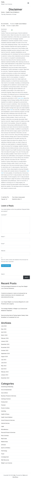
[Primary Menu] (28, 3)
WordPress (15, 477)
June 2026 (4, 326)
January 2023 (4, 374)
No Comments (5, 23)
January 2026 (4, 341)
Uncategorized (5, 457)
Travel (2, 453)
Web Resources (5, 460)
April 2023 (3, 368)
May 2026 (3, 329)
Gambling (3, 411)
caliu (4, 25)
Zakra (23, 475)
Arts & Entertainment (6, 389)
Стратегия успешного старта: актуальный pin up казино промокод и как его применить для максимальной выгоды (14, 295)
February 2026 (5, 338)
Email (3, 243)
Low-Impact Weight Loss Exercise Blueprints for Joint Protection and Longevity (14, 302)
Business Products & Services (8, 395)
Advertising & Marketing (7, 386)
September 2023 (5, 353)
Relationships (4, 441)
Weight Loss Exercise (6, 463)
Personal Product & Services (8, 432)
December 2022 (5, 378)
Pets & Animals (5, 435)
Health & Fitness (5, 414)
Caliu (2, 2)
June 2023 (4, 362)
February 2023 (5, 371)
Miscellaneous (4, 429)
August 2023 (4, 356)
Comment (4, 214)
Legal (2, 426)
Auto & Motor (4, 392)
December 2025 (5, 344)
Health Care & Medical (20, 23)
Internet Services (5, 423)
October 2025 (4, 350)
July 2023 (3, 359)
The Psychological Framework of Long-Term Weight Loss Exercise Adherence (14, 287)
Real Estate (4, 438)
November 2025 (5, 347)
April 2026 (3, 332)
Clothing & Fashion (6, 398)
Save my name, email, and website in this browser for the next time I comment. (14, 260)
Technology (4, 450)
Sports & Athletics (5, 447)
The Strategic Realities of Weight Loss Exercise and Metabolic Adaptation (14, 309)
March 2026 (4, 335)
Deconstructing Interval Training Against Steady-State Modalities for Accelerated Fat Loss (14, 316)
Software (3, 444)
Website (3, 250)
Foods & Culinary (5, 408)
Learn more (21, 98)
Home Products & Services (8, 420)
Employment (4, 402)
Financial (3, 405)
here (11, 109)
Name (3, 236)
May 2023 (3, 365)
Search (3, 274)
